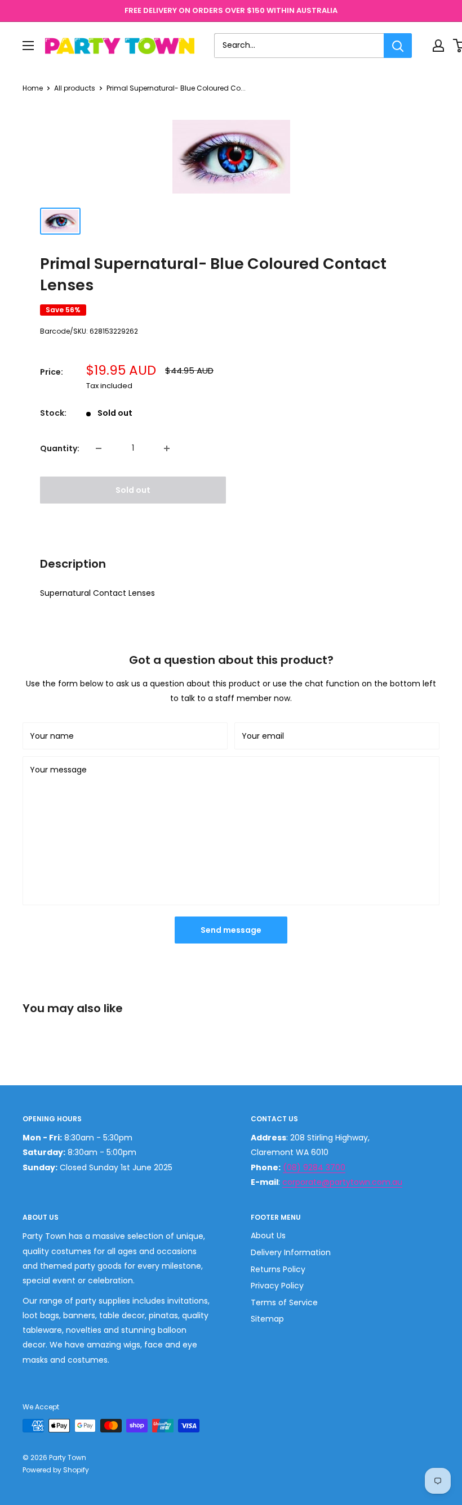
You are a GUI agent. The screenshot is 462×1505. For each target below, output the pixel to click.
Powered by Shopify (56, 1470)
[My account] (438, 45)
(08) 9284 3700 (314, 1167)
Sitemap (267, 1318)
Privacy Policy (277, 1285)
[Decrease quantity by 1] (98, 448)
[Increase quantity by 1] (167, 448)
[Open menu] (28, 45)
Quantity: (59, 448)
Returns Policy (278, 1269)
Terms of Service (284, 1302)
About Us (268, 1235)
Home (33, 88)
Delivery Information (291, 1252)
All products (74, 88)
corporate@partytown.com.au (342, 1182)
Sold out (132, 490)
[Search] (398, 45)
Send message (231, 930)
